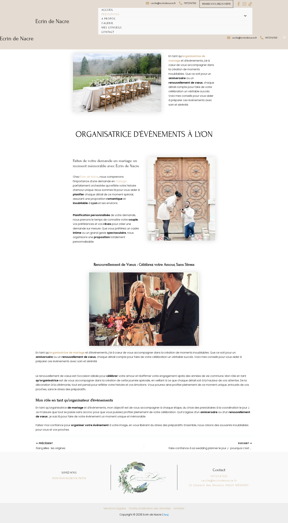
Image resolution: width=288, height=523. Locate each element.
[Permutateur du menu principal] (284, 37)
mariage (121, 181)
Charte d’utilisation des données (150, 508)
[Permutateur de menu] (244, 16)
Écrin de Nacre (89, 177)
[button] (161, 3)
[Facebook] (238, 4)
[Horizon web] (166, 514)
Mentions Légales (115, 508)
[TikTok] (250, 4)
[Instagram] (244, 4)
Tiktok (82, 478)
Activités (179, 508)
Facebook (72, 478)
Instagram (58, 478)
